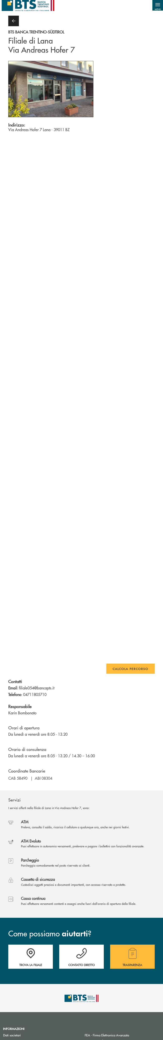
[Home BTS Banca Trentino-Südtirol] (28, 5)
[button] (157, 5)
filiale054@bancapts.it (36, 687)
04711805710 (34, 694)
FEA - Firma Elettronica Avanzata (122, 1035)
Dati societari (12, 1035)
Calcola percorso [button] (130, 669)
